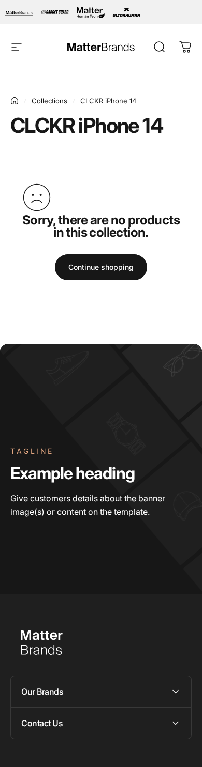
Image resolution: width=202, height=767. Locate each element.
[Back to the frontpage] (14, 101)
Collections (49, 101)
